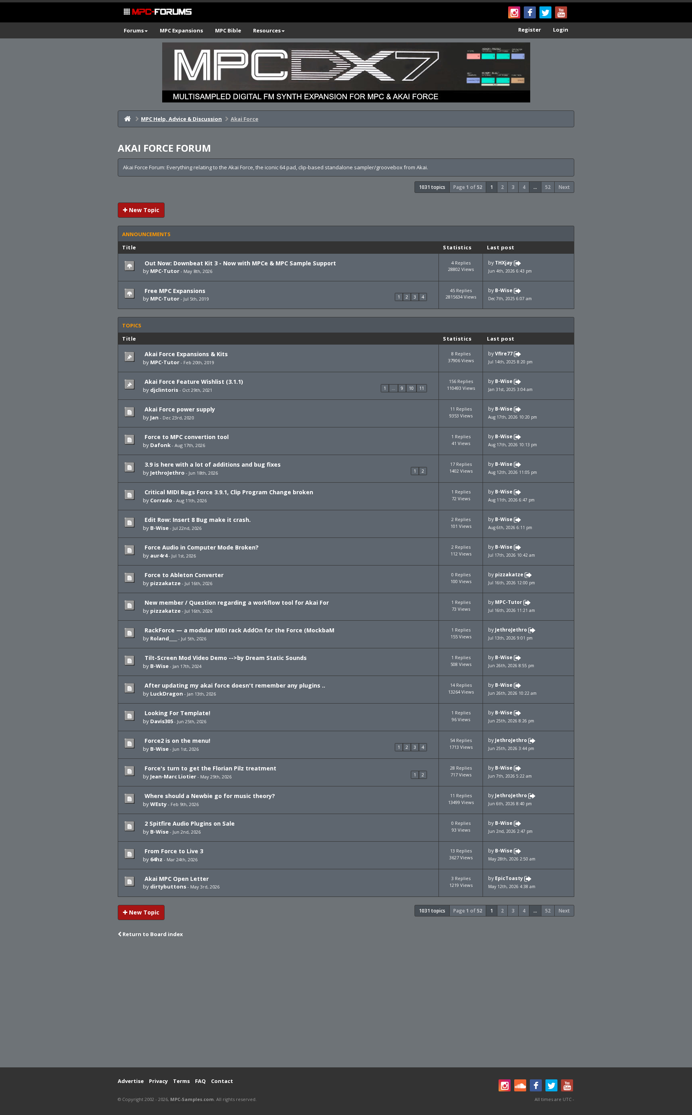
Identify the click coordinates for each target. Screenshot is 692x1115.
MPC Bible (228, 30)
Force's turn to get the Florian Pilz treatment (209, 768)
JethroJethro (167, 472)
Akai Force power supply (179, 409)
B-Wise (504, 290)
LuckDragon (166, 693)
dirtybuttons (168, 886)
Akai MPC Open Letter (176, 878)
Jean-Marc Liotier (173, 776)
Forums (134, 30)
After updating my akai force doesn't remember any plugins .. (234, 685)
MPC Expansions (181, 30)
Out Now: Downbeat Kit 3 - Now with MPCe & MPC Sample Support (239, 263)
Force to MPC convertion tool (186, 437)
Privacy (158, 1081)
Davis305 (161, 721)
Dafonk (160, 445)
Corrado (161, 500)
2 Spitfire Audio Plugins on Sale (189, 823)
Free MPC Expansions (174, 291)
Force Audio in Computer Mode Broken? (201, 547)
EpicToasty (509, 878)
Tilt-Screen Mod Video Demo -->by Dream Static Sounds (225, 658)
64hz (156, 859)
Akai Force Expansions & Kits (185, 354)
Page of (467, 187)
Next (564, 187)
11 (421, 388)
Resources (267, 30)
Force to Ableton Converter (183, 575)
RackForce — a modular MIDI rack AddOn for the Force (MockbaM (238, 630)
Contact (222, 1081)
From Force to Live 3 (173, 851)
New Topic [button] (143, 210)
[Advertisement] (346, 1003)
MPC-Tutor (164, 271)
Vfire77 (504, 354)
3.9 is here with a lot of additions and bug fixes (212, 464)
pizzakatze (165, 583)
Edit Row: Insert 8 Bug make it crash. (197, 519)
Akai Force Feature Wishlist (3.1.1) (193, 381)
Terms (181, 1081)
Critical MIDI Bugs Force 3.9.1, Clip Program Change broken (228, 492)
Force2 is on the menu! (176, 740)
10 (411, 388)
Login (560, 29)
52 (548, 187)
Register (529, 29)
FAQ (200, 1081)
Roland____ (163, 638)
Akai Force (244, 118)
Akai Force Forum (164, 147)
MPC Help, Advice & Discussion (181, 118)
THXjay (504, 262)
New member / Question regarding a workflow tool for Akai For (236, 602)
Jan (154, 417)
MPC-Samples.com (192, 1099)
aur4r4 (158, 555)
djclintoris (164, 389)
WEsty (158, 804)
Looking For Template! (176, 713)
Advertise (131, 1081)
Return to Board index (152, 934)
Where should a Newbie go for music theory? (209, 796)
